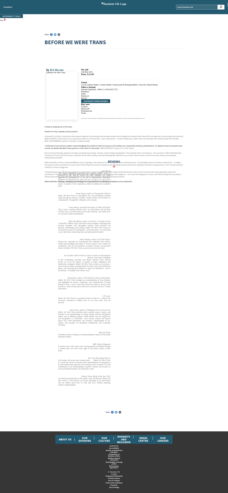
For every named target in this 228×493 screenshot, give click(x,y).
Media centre (143, 439)
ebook (83, 94)
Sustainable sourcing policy (114, 463)
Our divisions (84, 439)
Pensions (114, 485)
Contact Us (114, 446)
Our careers (163, 439)
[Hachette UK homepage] (114, 7)
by (48, 69)
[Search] (221, 7)
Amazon (84, 107)
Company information (114, 476)
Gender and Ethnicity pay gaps (114, 451)
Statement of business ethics (114, 455)
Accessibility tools (11, 16)
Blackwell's (85, 109)
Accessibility (114, 448)
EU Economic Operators (114, 467)
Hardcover (85, 96)
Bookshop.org (86, 111)
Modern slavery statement (114, 459)
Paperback (85, 92)
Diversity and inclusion (124, 439)
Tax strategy (114, 487)
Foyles (83, 113)
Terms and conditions (114, 483)
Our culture (104, 439)
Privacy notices (114, 478)
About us (65, 439)
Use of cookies (114, 480)
